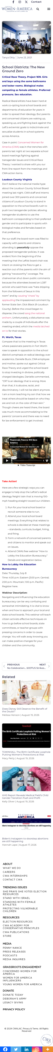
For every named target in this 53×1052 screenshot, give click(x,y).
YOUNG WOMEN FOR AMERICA (22, 984)
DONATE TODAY (13, 995)
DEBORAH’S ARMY (15, 998)
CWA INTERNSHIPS (15, 875)
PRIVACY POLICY (14, 1009)
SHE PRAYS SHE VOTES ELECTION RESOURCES (24, 893)
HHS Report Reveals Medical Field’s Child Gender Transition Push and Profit (25, 796)
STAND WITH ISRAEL (16, 898)
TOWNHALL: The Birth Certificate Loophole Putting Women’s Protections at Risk (26, 753)
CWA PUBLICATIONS (16, 932)
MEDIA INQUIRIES (14, 959)
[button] (48, 8)
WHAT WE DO (12, 868)
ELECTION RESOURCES (18, 921)
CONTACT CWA (12, 879)
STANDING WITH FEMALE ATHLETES (19, 903)
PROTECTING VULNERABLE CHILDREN (20, 910)
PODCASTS (10, 955)
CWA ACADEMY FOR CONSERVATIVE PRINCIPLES (21, 927)
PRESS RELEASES (14, 951)
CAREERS (9, 872)
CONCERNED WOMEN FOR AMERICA (20, 972)
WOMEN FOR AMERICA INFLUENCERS (17, 979)
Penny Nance (12, 948)
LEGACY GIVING (13, 1002)
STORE (7, 936)
